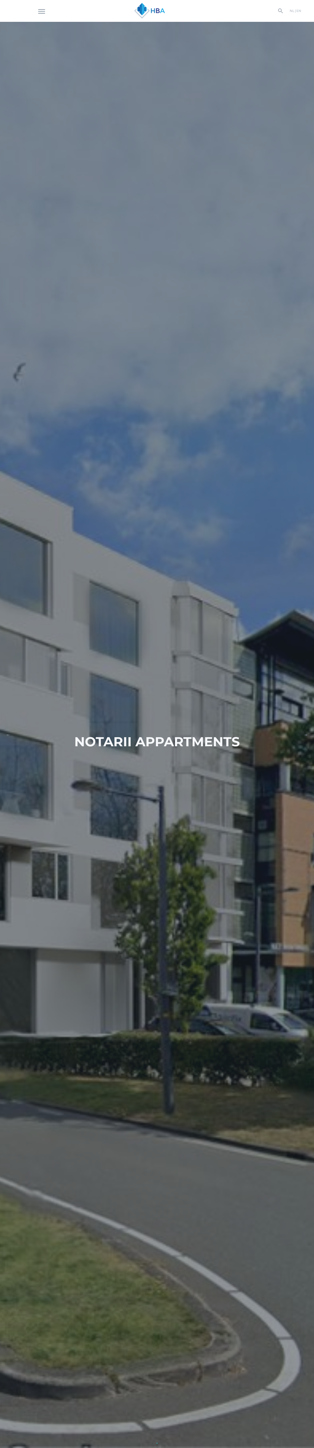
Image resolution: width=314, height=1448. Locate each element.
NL (292, 11)
